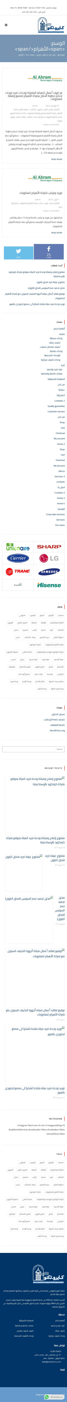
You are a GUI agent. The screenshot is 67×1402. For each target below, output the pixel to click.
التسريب (32, 615)
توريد (46, 203)
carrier (61, 615)
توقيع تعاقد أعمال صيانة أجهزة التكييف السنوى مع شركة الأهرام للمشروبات (35, 1012)
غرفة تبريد (45, 659)
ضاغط (23, 113)
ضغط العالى (27, 652)
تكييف (62, 334)
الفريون (40, 109)
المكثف (33, 109)
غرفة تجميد (33, 659)
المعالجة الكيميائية (56, 379)
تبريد (63, 365)
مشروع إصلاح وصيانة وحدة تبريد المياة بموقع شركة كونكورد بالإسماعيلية (35, 840)
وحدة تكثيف (42, 689)
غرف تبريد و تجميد (58, 1325)
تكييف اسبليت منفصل (25, 1331)
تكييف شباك (54, 342)
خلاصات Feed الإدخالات (54, 719)
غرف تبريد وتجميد (54, 369)
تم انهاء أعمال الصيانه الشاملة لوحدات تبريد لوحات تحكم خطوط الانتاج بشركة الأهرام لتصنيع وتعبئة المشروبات (33, 96)
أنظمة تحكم (59, 328)
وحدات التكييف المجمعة (24, 1336)
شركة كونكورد (35, 644)
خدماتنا (62, 471)
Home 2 (61, 444)
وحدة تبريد (14, 681)
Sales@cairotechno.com (51, 1361)
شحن (18, 637)
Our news (60, 525)
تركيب (51, 203)
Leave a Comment (51, 124)
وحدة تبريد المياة (57, 689)
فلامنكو (60, 667)
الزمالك (43, 623)
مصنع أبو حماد (39, 117)
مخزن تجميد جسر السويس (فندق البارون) (46, 288)
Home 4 (61, 503)
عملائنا (62, 390)
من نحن (61, 384)
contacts (61, 482)
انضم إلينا (61, 395)
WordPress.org (57, 730)
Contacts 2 (59, 401)
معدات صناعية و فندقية (24, 1325)
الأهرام (57, 109)
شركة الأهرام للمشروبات (29, 203)
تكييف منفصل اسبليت (50, 347)
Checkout (60, 433)
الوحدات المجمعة (52, 355)
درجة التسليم (44, 637)
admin (35, 106)
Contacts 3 (59, 493)
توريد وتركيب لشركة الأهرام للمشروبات (40, 192)
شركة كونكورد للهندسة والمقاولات (50, 652)
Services (60, 520)
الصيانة (34, 623)
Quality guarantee (56, 406)
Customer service (56, 411)
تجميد (43, 630)
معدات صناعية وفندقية (51, 373)
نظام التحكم (40, 681)
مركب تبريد (38, 674)
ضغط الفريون (15, 113)
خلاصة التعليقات (57, 725)
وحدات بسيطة (56, 338)
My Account (59, 466)
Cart (63, 428)
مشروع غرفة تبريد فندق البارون (51, 282)
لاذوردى (60, 674)
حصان (41, 203)
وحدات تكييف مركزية (50, 360)
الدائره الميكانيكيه (57, 623)
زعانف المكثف (30, 637)
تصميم (25, 630)
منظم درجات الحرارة (56, 681)
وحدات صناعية (56, 351)
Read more (56, 159)
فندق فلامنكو (25, 667)
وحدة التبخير (26, 681)
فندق (51, 667)
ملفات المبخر (21, 117)
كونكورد (12, 667)
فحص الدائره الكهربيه (54, 117)
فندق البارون (39, 667)
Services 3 (59, 476)
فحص (13, 659)
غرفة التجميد (59, 659)
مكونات (30, 117)
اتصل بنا (61, 487)
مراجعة (50, 674)
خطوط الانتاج (24, 109)
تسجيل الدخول (58, 714)
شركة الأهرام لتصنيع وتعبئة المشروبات (41, 113)
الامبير (42, 615)
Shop (62, 422)
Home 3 (61, 498)
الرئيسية (61, 509)
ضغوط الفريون (12, 652)
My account (59, 438)
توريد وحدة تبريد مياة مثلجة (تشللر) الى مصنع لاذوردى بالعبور (37, 304)
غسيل (22, 659)
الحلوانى (22, 615)
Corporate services (55, 514)
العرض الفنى (48, 109)
